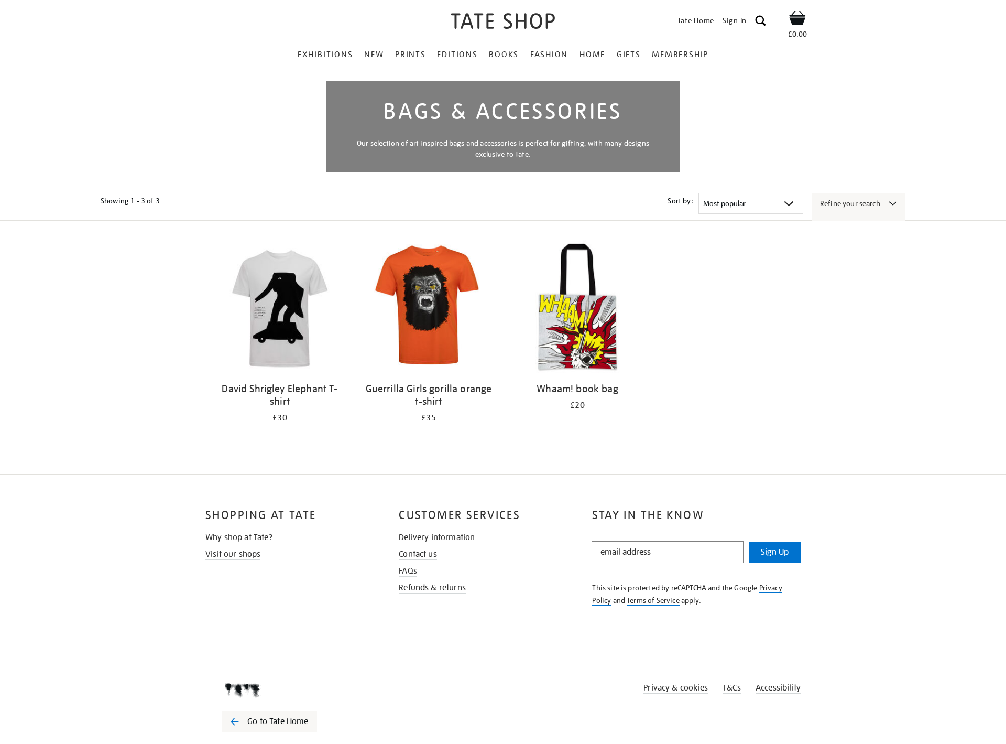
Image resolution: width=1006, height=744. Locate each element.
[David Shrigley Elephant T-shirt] (279, 308)
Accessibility (778, 688)
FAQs (408, 571)
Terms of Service (653, 600)
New (374, 54)
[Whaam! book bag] (577, 308)
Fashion (549, 54)
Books (504, 54)
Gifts (629, 54)
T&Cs (732, 688)
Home (592, 54)
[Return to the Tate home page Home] (503, 23)
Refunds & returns (432, 588)
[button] (760, 22)
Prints (410, 54)
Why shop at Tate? (238, 537)
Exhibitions (325, 54)
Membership (680, 54)
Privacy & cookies (675, 688)
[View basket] (797, 20)
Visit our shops (232, 554)
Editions (457, 54)
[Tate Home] (288, 690)
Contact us (418, 554)
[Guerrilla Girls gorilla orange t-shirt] (428, 308)
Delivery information (437, 537)
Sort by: (680, 201)
